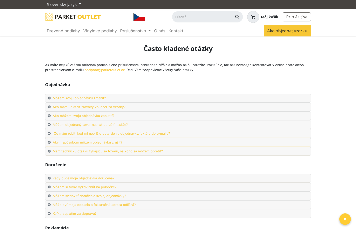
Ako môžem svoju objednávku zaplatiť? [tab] (83, 116)
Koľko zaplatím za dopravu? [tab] (75, 213)
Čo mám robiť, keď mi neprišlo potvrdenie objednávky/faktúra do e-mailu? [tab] (111, 133)
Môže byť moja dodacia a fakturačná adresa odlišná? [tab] (94, 205)
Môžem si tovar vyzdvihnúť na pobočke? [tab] (84, 187)
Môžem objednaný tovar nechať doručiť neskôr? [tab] (90, 125)
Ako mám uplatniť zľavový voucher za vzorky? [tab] (89, 107)
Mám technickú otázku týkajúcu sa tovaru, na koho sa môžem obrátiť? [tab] (108, 151)
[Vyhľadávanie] (237, 16)
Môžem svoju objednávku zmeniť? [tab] (79, 98)
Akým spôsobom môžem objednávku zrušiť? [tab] (87, 142)
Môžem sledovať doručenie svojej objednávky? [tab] (90, 196)
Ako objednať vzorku (287, 31)
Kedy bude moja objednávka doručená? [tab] (83, 178)
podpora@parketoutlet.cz (105, 70)
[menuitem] (63, 31)
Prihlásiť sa (296, 17)
